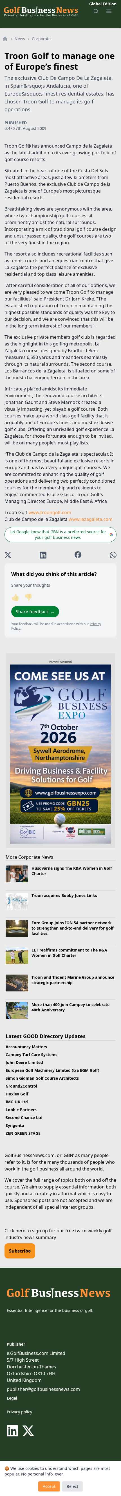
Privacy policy (19, 1411)
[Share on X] (8, 555)
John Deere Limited (24, 1062)
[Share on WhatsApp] (113, 555)
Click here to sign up (26, 1231)
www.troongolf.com (49, 512)
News (20, 38)
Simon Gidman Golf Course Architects (42, 1078)
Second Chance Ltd (24, 1117)
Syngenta (15, 1125)
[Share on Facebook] (78, 555)
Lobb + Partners (21, 1109)
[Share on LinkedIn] (43, 555)
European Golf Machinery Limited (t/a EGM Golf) (52, 1070)
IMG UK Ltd (17, 1101)
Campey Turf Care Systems (31, 1054)
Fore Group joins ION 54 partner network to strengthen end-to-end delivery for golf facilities (72, 928)
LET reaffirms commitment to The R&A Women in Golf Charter (69, 952)
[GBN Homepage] (40, 11)
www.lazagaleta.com (91, 519)
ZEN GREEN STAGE (23, 1133)
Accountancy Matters (26, 1046)
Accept (49, 1486)
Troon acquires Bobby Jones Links (64, 895)
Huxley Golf (17, 1094)
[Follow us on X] (28, 1430)
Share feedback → (35, 612)
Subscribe (20, 1251)
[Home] (5, 39)
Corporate (41, 38)
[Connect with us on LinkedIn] (13, 1430)
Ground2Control (21, 1086)
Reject (72, 1486)
